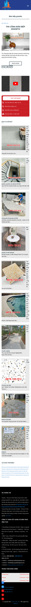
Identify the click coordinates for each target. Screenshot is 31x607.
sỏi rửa (11, 473)
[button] (27, 6)
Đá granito (4, 477)
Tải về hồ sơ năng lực (8, 587)
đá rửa (7, 477)
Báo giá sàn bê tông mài (7, 467)
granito (16, 471)
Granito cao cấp (21, 471)
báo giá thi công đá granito (18, 467)
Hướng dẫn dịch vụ (8, 591)
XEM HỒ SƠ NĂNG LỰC (11, 106)
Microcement (13, 506)
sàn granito (7, 473)
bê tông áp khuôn (23, 469)
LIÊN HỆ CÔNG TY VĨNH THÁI (12, 114)
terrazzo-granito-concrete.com (15, 565)
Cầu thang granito (11, 471)
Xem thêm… (9, 515)
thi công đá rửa (25, 475)
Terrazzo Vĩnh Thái (15, 601)
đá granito (19, 504)
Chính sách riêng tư (8, 589)
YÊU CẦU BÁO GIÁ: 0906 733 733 (13, 102)
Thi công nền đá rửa (9, 475)
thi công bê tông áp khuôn (19, 473)
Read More (15, 63)
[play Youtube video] (15, 84)
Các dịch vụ (5, 23)
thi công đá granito (18, 475)
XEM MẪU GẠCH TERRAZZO (12, 110)
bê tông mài (16, 469)
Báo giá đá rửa (10, 469)
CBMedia (15, 603)
